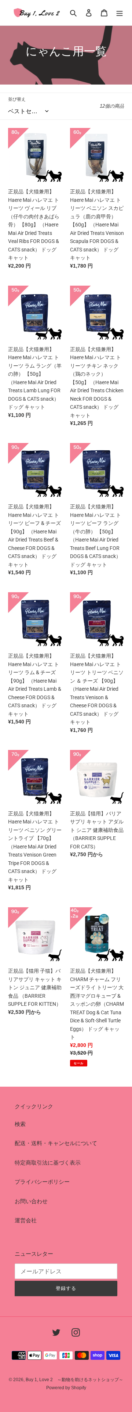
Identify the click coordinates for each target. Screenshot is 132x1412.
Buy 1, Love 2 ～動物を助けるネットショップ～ (74, 1379)
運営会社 (26, 1220)
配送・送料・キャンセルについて (56, 1143)
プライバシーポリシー (42, 1182)
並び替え (17, 99)
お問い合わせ (31, 1201)
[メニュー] (119, 13)
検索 (20, 1124)
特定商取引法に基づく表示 (48, 1162)
